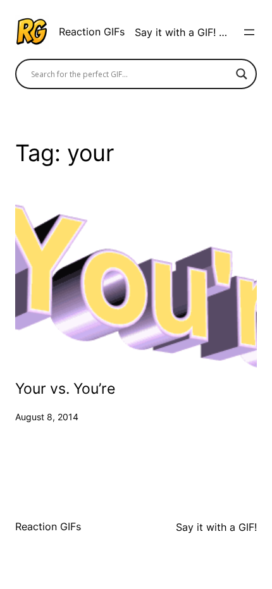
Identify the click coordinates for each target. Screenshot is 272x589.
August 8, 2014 (46, 416)
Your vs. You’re (65, 389)
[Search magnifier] (241, 74)
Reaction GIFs (92, 31)
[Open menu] (249, 32)
